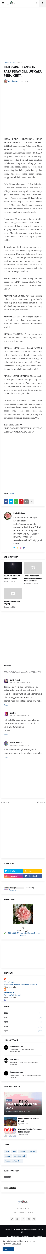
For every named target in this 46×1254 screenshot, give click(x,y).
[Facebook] (6, 501)
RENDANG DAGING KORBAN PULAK (28, 1119)
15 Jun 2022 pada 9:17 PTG (19, 745)
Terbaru (6, 802)
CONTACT (26, 1236)
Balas (6, 705)
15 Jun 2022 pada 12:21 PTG (20, 682)
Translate (12, 890)
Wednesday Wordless (13, 1161)
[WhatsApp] (16, 501)
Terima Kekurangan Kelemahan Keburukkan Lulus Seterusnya (33, 578)
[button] (3, 3)
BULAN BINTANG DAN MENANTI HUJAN (12, 577)
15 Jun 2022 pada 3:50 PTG (19, 716)
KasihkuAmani (9, 992)
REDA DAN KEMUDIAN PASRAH (12, 602)
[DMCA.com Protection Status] (10, 1188)
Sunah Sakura (16, 742)
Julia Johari (15, 680)
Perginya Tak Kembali (12, 995)
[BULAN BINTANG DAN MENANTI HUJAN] (13, 568)
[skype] (34, 1219)
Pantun (32, 1151)
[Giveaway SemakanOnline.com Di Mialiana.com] (10, 1132)
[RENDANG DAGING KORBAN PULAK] (10, 1121)
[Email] (26, 501)
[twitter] (14, 548)
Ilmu (7, 1151)
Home (6, 1236)
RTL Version (37, 1236)
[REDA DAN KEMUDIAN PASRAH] (13, 593)
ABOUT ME (15, 1236)
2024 (23, 1022)
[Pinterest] (21, 501)
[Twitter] (11, 501)
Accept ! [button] (8, 1249)
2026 (23, 1013)
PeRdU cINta (19, 513)
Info (14, 1151)
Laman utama (9, 63)
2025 (23, 1017)
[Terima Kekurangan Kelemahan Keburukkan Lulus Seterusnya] (33, 568)
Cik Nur (13, 713)
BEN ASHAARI (9, 982)
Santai (19, 63)
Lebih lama (39, 802)
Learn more (16, 1244)
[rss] (17, 548)
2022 (23, 1031)
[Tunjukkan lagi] (31, 501)
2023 (23, 1026)
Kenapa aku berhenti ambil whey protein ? (20, 985)
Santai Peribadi (19, 1156)
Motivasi (23, 1151)
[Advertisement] (23, 33)
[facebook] (24, 548)
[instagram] (20, 548)
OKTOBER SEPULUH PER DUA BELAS (22, 1106)
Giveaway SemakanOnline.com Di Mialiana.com (30, 1130)
